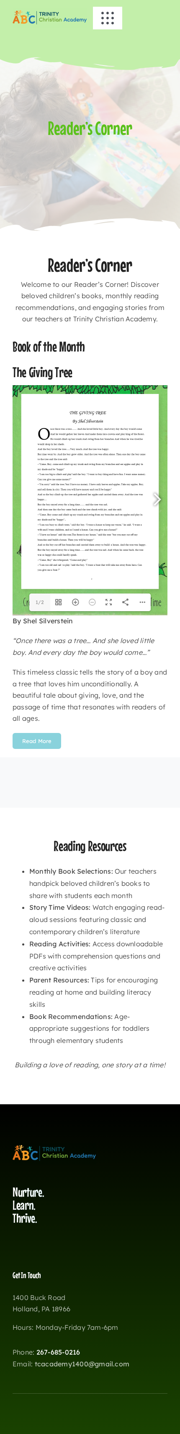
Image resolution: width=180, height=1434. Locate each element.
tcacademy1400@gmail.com (82, 1364)
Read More (36, 741)
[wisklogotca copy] (50, 12)
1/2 (40, 602)
